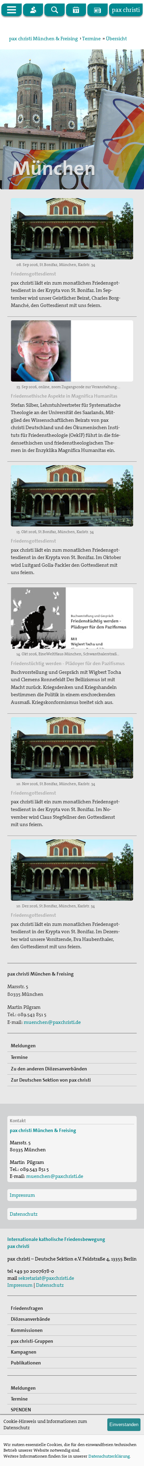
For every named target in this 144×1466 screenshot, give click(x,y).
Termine (91, 38)
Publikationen (26, 1363)
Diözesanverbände (30, 1319)
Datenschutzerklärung (109, 1456)
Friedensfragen (27, 1308)
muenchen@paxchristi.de (52, 1022)
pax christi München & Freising (43, 38)
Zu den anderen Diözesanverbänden (49, 1069)
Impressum (22, 1195)
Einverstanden (123, 1424)
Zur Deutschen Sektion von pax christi (51, 1080)
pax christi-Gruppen (32, 1341)
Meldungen (23, 1045)
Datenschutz (23, 1214)
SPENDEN (21, 1409)
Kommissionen (27, 1330)
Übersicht (116, 38)
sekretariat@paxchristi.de (46, 1278)
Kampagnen (23, 1352)
